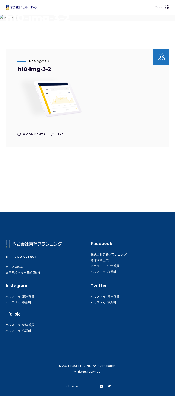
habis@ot (38, 61)
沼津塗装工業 (100, 260)
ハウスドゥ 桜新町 (103, 272)
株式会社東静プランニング (109, 254)
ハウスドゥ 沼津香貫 (105, 266)
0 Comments (33, 134)
